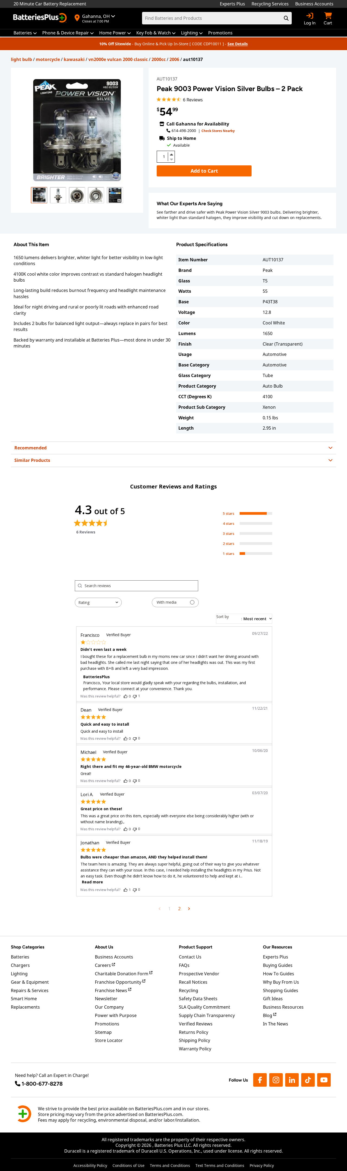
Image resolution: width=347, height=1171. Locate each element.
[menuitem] (25, 33)
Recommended (30, 448)
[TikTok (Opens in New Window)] (308, 1080)
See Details (237, 43)
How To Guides (278, 974)
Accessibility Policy (90, 1165)
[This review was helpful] (125, 696)
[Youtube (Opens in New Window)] (324, 1080)
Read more (92, 881)
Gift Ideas (273, 999)
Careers (103, 965)
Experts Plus (232, 4)
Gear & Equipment (30, 982)
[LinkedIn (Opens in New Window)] (292, 1080)
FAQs (184, 965)
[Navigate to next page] (189, 908)
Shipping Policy (194, 1040)
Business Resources (283, 1007)
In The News (275, 1024)
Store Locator (109, 1040)
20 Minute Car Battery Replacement (50, 4)
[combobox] (98, 602)
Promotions (107, 1024)
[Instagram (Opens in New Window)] (276, 1080)
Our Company (109, 1007)
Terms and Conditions (170, 1165)
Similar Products (32, 460)
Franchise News (111, 990)
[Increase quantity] (171, 154)
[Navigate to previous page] (159, 908)
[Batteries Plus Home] (40, 18)
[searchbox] (141, 586)
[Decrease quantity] (171, 159)
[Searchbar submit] (286, 18)
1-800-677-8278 (42, 1083)
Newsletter (106, 999)
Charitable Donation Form (122, 974)
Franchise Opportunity (118, 982)
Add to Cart (204, 171)
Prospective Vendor (199, 974)
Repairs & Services (30, 990)
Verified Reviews (196, 1024)
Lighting (19, 974)
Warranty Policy (195, 1049)
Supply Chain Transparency (207, 1015)
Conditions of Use (128, 1165)
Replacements (25, 1007)
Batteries (20, 957)
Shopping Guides (280, 990)
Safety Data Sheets (198, 999)
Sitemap (103, 1032)
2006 (174, 59)
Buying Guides (278, 965)
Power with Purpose (116, 1015)
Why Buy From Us (281, 982)
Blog (268, 1015)
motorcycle (48, 59)
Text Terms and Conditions (219, 1165)
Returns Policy (193, 1032)
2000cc (159, 59)
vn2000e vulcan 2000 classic (118, 59)
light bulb (21, 59)
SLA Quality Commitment (204, 1007)
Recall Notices (193, 982)
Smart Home (24, 999)
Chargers (20, 965)
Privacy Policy (262, 1165)
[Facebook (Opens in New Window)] (260, 1080)
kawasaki (74, 59)
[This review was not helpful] (135, 696)
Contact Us (190, 957)
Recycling (188, 990)
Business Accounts (314, 4)
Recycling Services (270, 4)
